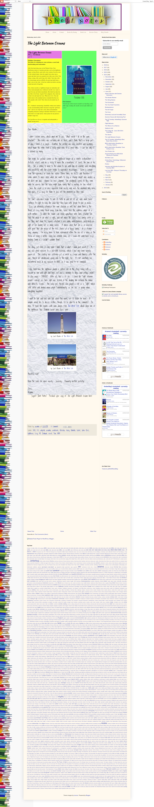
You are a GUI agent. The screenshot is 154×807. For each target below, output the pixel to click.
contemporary (91, 600)
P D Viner (65, 705)
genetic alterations (103, 632)
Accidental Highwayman (105, 553)
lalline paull (94, 668)
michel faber (62, 688)
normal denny (124, 698)
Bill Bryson (117, 576)
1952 (115, 548)
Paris (49, 707)
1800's (45, 548)
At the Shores (105, 568)
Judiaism (49, 663)
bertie (39, 576)
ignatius (45, 649)
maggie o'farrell (60, 679)
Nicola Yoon (48, 698)
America (52, 561)
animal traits (93, 563)
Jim (51, 660)
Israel (37, 654)
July (106, 89)
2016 (105, 70)
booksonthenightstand (38, 583)
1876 (69, 548)
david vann (118, 605)
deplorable (115, 607)
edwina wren (33, 616)
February (108, 182)
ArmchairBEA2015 (39, 568)
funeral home (75, 630)
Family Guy (64, 623)
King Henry (90, 666)
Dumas (109, 612)
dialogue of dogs (83, 609)
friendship (33, 630)
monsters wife (75, 691)
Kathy (72, 665)
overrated (52, 705)
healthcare (32, 642)
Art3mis (66, 568)
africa (126, 555)
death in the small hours (46, 607)
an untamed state (123, 561)
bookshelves (30, 583)
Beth (75, 576)
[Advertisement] (115, 451)
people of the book (71, 709)
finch (99, 625)
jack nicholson (82, 654)
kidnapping (48, 667)
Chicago (110, 591)
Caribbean (64, 588)
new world (125, 696)
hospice (99, 646)
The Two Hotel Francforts (112, 105)
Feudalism (73, 625)
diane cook (93, 609)
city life (70, 595)
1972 (34, 550)
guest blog (92, 637)
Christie (105, 593)
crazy (103, 602)
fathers (117, 623)
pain (97, 705)
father (109, 623)
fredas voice (90, 628)
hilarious (71, 644)
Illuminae (62, 649)
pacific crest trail (71, 705)
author (87, 570)
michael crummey (38, 688)
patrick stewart (100, 707)
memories (78, 686)
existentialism (46, 621)
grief (50, 637)
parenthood (36, 707)
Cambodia (66, 586)
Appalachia (59, 567)
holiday (30, 646)
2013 (105, 187)
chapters (83, 589)
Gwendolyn (33, 639)
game (36, 632)
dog (83, 611)
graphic (96, 635)
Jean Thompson (121, 656)
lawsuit (64, 670)
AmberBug (108, 242)
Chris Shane (101, 593)
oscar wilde (79, 703)
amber (28, 561)
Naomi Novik (71, 694)
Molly (54, 691)
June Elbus (60, 663)
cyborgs (76, 603)
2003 (82, 550)
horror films (85, 646)
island (114, 653)
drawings (66, 612)
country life (60, 602)
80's (48, 551)
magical (68, 679)
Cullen (46, 603)
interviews (29, 653)
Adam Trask (32, 555)
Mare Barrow (73, 680)
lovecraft (33, 677)
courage (68, 602)
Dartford (44, 605)
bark (86, 572)
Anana (28, 563)
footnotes (100, 626)
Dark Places (35, 605)
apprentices (67, 567)
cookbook (118, 600)
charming (87, 591)
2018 (105, 65)
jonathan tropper (80, 661)
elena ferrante (66, 616)
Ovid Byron (57, 705)
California (60, 586)
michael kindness (56, 688)
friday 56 (124, 628)
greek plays (29, 637)
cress (119, 602)
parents (46, 707)
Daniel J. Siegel (111, 395)
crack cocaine (96, 602)
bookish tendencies (95, 581)
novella (59, 700)
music (92, 693)
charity (94, 589)
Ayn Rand (114, 570)
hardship (38, 640)
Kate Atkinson (30, 665)
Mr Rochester (40, 693)
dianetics (98, 609)
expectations (57, 621)
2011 (105, 550)
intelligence (112, 651)
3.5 (28, 552)
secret (50, 433)
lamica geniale (100, 668)
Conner (41, 600)
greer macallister (36, 637)
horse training (91, 646)
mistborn (87, 689)
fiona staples (122, 625)
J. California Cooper (74, 654)
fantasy (81, 623)
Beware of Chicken (111, 413)
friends (28, 630)
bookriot (102, 581)
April (106, 177)
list (49, 674)
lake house (89, 668)
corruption (50, 602)
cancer (93, 586)
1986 (53, 550)
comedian (107, 597)
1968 (123, 548)
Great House (118, 635)
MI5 (124, 686)
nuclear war (70, 700)
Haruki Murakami (82, 640)
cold (70, 597)
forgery (114, 626)
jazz (102, 656)
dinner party (29, 610)
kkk (122, 666)
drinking (80, 612)
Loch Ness (105, 674)
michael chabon (30, 688)
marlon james (57, 682)
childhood (29, 593)
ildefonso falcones (51, 649)
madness (125, 677)
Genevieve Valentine (115, 632)
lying (77, 677)
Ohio (36, 702)
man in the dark (120, 679)
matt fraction (47, 684)
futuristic (88, 630)
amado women (124, 558)
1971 (32, 550)
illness (59, 649)
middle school (98, 688)
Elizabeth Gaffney (92, 616)
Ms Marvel (55, 693)
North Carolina (30, 700)
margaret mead (89, 680)
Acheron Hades (113, 553)
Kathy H (75, 665)
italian (54, 654)
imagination (83, 649)
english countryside (70, 617)
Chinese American (71, 593)
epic (86, 618)
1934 (99, 548)
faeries (31, 623)
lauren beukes (40, 670)
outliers (32, 705)
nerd (57, 696)
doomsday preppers (117, 610)
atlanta (122, 568)
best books (50, 576)
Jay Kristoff (98, 656)
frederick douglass (98, 628)
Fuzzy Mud (93, 630)
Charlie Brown (49, 591)
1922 (94, 548)
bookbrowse (59, 581)
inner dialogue (84, 651)
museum (79, 693)
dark (111, 604)
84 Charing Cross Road (54, 551)
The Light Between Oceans (112, 137)
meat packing (124, 684)
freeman (109, 628)
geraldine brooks (30, 633)
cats (126, 588)
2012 (34, 430)
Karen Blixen (98, 663)
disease (42, 610)
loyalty (36, 677)
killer (62, 666)
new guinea (108, 696)
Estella (55, 619)
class (95, 595)
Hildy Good (81, 644)
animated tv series (104, 563)
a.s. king (125, 551)
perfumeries (112, 709)
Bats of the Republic (122, 572)
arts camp (85, 568)
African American (36, 557)
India (118, 649)
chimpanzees (61, 593)
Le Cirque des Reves (74, 670)
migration (33, 689)
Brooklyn (29, 584)
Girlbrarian (90, 633)
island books (119, 653)
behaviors (116, 574)
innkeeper (90, 651)
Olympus (65, 702)
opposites (125, 702)
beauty (107, 574)
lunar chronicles (61, 677)
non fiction (100, 698)
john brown (88, 660)
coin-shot (63, 597)
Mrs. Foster (50, 693)
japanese (73, 656)
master (107, 682)
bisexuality (50, 577)
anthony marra (108, 564)
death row (54, 607)
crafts (101, 602)
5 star (42, 551)
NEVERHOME (75, 696)
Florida (67, 626)
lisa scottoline (33, 674)
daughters (56, 605)
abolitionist (60, 553)
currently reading (62, 604)
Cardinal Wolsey (47, 588)
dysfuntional (124, 612)
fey (76, 625)
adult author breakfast (84, 555)
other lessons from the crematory (100, 703)
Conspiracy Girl (69, 600)
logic (35, 675)
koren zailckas (49, 668)
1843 (59, 548)
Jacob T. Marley (103, 654)
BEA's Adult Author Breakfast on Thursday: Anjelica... (114, 144)
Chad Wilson (67, 589)
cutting (72, 603)
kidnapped (42, 666)
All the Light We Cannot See (84, 558)
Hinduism (86, 644)
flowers (70, 626)
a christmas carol (104, 551)
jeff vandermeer (40, 658)
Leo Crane (99, 670)
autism (99, 570)
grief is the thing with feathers (58, 637)
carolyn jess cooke (91, 588)
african (31, 557)
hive (112, 644)
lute (74, 677)
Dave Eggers (66, 605)
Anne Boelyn (68, 564)
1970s (28, 550)
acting (119, 553)
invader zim (40, 653)
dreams (70, 612)
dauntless (60, 605)
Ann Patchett (50, 564)
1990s (60, 550)
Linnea (28, 674)
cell (44, 589)
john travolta (34, 661)
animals (98, 563)
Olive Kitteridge (53, 702)
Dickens (104, 609)
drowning (85, 612)
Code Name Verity (49, 597)
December (108, 77)
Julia (55, 663)
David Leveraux (93, 605)
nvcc (83, 700)
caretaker (60, 588)
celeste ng (38, 589)
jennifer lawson (62, 658)
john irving (112, 660)
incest (115, 649)
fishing (39, 626)
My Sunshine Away (113, 693)
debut (64, 607)
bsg (66, 584)
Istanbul (40, 654)
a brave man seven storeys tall (80, 551)
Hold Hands (120, 644)
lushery (70, 677)
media (34, 686)
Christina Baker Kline (112, 352)
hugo (46, 647)
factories (114, 621)
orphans (67, 703)
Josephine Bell (97, 661)
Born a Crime (54, 583)
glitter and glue (101, 633)
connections (36, 600)
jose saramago (88, 661)
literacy (59, 674)
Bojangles (60, 579)
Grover (79, 637)
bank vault (70, 572)
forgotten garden (120, 626)
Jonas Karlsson (55, 661)
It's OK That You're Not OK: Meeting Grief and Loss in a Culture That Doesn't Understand (115, 343)
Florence (64, 626)
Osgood (84, 703)
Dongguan (97, 610)
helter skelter (104, 642)
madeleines (120, 677)
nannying (56, 694)
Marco (69, 680)
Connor (44, 600)
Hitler (110, 644)
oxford (61, 705)
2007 (93, 550)
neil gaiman (40, 696)
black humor (89, 577)
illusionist (67, 649)
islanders (29, 654)
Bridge (110, 583)
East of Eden (57, 614)
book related (124, 579)
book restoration (31, 581)
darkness (40, 605)
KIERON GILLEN (57, 666)
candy (107, 586)
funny (81, 630)
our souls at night (123, 703)
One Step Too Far (90, 702)
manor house (51, 680)
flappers (43, 626)
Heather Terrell (46, 642)
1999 (71, 550)
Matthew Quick (65, 684)
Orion (53, 703)
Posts (106, 231)
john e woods (101, 660)
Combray (99, 597)
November (108, 79)
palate (112, 705)
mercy (107, 686)
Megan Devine (111, 347)
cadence (38, 586)
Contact (61, 32)
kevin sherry (33, 666)
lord (61, 675)
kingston (95, 666)
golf (46, 635)
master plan (111, 682)
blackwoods (99, 577)
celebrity (33, 590)
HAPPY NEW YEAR (31, 640)
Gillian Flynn (64, 633)
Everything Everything (104, 619)
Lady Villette (77, 668)
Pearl (32, 709)
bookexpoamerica (85, 581)
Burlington (104, 584)
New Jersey (119, 696)
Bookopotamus (109, 107)
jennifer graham (55, 658)
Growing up (84, 637)
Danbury (89, 603)
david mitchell (107, 605)
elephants (72, 616)
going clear (32, 635)
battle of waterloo (30, 574)
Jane (56, 656)
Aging (48, 557)
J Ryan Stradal (66, 654)
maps (63, 680)
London (44, 675)
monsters (69, 691)
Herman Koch (37, 644)
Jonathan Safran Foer (72, 661)
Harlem (46, 640)
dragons (55, 612)
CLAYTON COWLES (109, 595)
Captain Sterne (30, 588)
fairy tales (44, 623)
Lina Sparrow (100, 672)
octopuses (109, 700)
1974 (39, 550)
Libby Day (40, 672)
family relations (76, 623)
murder (70, 693)
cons (48, 600)
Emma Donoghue (38, 617)
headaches (124, 640)
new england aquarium (101, 696)
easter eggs (63, 614)
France (45, 628)
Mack (89, 677)
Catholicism (122, 588)
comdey (103, 597)
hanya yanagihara (118, 639)
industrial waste (49, 651)
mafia (44, 679)
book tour (44, 581)
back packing (42, 572)
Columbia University (89, 597)
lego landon (88, 670)
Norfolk (119, 698)
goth (72, 635)
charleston (40, 591)
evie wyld (123, 619)
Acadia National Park (90, 553)
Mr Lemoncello (34, 693)
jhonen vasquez (46, 660)
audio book (49, 570)
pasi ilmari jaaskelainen (74, 707)
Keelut (100, 665)
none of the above (108, 698)
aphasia (39, 567)
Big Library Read (107, 576)
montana (80, 691)
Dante (108, 603)
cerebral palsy (55, 589)
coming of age (33, 598)
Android (67, 563)
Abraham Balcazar (71, 553)
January (107, 184)
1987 (55, 550)
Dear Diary (34, 607)
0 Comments (54, 426)
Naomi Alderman (64, 694)
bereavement (32, 576)
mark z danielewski (49, 682)
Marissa (114, 680)
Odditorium (113, 700)
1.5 (31, 548)
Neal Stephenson (123, 694)
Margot (101, 680)
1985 (50, 550)
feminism (67, 625)
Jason (76, 656)
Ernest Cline (113, 617)
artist (78, 569)
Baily (55, 572)
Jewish (41, 660)
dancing (92, 603)
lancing (104, 668)
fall (50, 623)
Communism (55, 598)
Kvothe (53, 668)
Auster (75, 570)
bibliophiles (101, 576)
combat (95, 597)
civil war (79, 595)
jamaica (110, 654)
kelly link (110, 665)
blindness (124, 577)
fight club (87, 625)
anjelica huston (122, 563)
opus (33, 703)
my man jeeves (105, 693)
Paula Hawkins (121, 707)
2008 (96, 550)
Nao (59, 694)
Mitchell (90, 689)
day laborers (124, 605)
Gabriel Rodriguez (107, 630)
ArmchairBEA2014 (31, 568)
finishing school (109, 625)
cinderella (56, 595)
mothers (122, 691)
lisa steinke (42, 674)
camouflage (76, 586)
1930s (96, 548)
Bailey (52, 572)
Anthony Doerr (101, 564)
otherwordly (116, 703)
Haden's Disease (46, 639)
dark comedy (116, 603)
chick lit (117, 591)
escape (123, 617)
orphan (56, 703)
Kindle (79, 666)
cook (115, 600)
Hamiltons (97, 639)
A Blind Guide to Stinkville (67, 551)
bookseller (119, 581)
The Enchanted (109, 102)
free (103, 628)
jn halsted (63, 660)
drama (58, 612)
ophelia (106, 702)
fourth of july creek (39, 628)
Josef (93, 661)
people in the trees (62, 709)
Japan (68, 656)
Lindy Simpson (120, 672)
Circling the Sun (61, 595)
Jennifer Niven (69, 658)
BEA (50, 574)
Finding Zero (103, 625)
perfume (103, 709)
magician (81, 679)
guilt (99, 637)
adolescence (55, 555)
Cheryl (99, 591)
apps (72, 567)
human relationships (59, 647)
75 (46, 551)
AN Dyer (117, 561)
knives (44, 668)
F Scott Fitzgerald (104, 621)
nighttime (74, 698)
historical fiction (97, 644)
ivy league (60, 654)
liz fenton (101, 674)
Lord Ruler (69, 675)
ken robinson (115, 665)
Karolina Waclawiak (118, 663)
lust (72, 677)
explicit (66, 621)
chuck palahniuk (45, 595)
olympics (61, 702)
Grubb (88, 637)
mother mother (111, 691)
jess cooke (117, 658)
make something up (95, 679)
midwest (113, 688)
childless (33, 593)
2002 (80, 550)
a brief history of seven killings (93, 551)
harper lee (50, 640)
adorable (68, 555)
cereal (50, 589)
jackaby (93, 654)
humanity (72, 647)
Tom (54, 433)
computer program (90, 598)
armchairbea (124, 567)
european (80, 619)
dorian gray (124, 610)
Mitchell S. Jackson (96, 689)
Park (56, 707)
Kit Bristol (105, 666)
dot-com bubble (30, 612)
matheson (35, 684)
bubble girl (70, 584)
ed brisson (83, 614)
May (106, 175)
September (108, 84)
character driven (89, 589)
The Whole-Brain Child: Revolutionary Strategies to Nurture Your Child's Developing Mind (116, 392)
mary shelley (95, 682)
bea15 (70, 574)
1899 (74, 548)
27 (125, 550)
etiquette (67, 619)
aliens (33, 558)
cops (122, 600)
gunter (105, 637)
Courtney (76, 602)
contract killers (101, 600)
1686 (33, 548)
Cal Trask (55, 586)
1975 (42, 550)
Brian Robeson (99, 583)
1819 (51, 548)
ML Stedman (43, 433)
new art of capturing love (84, 696)
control (106, 600)
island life (125, 653)
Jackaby (97, 654)
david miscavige (100, 605)
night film (65, 698)
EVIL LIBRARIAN (31, 621)
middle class (84, 688)
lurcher (66, 677)
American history (70, 561)
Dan (81, 603)
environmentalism (79, 618)
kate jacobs (46, 665)
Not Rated (45, 700)
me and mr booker (110, 684)
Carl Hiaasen (75, 588)
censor (47, 589)
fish (37, 626)
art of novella (62, 568)
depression (120, 607)
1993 (66, 550)
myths (28, 694)
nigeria (62, 698)
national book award (85, 694)
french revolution (118, 628)
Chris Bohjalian (85, 593)
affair (123, 555)
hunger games (94, 647)
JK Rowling (58, 660)
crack (91, 602)
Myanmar (120, 693)
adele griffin (49, 555)
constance (76, 600)
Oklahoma (43, 702)
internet (117, 651)
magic (65, 679)
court (72, 602)
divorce (63, 611)
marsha (77, 682)
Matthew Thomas (72, 684)
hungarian (84, 647)
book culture (81, 579)
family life (69, 623)
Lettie (124, 670)
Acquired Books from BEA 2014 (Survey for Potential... (114, 154)
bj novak (59, 577)
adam (28, 555)
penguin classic (54, 709)
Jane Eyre (59, 656)
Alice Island (29, 558)
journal (116, 661)
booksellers (124, 581)
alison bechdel (38, 558)
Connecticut (30, 600)
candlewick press (99, 586)
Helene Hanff (98, 642)
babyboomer (30, 572)
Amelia (40, 561)
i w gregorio (122, 647)
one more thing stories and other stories (77, 702)
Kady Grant (69, 663)
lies (67, 672)
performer (99, 709)
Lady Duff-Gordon (71, 668)
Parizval (53, 707)
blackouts (95, 577)
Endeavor (108, 244)
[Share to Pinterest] (71, 427)
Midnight (109, 688)
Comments (107, 234)
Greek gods (124, 635)
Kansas (94, 663)
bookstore (45, 583)
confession (111, 598)
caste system (106, 588)
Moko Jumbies (44, 691)
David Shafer (113, 605)
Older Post (93, 531)
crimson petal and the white (33, 603)
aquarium (75, 567)
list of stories (53, 674)
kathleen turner (61, 665)
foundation (32, 628)
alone (109, 558)
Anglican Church (73, 563)
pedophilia (48, 709)
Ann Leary (44, 564)
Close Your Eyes (34, 597)
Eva (83, 619)
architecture (84, 567)
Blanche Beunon (113, 577)
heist (76, 642)
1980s (47, 550)
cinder (51, 595)
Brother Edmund (38, 584)
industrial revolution (41, 651)
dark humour (30, 605)
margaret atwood (81, 681)
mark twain (42, 682)
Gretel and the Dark (44, 637)
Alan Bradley (75, 557)
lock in (109, 674)
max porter (80, 684)
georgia (125, 632)
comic (115, 597)
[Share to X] (67, 427)
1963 (121, 548)
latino (36, 670)
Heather (41, 642)
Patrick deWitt (94, 707)
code (44, 597)
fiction (78, 625)
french (113, 628)
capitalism (125, 586)
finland (114, 625)
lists (57, 674)
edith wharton (103, 614)
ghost (47, 633)
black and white (67, 577)
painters (100, 705)
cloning (28, 597)
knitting (34, 668)
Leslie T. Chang (116, 670)
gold (36, 635)
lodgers (32, 675)
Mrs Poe (45, 693)
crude (40, 603)
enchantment (49, 617)
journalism (120, 661)
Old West (48, 702)
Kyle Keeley (58, 668)
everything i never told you (115, 619)
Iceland (33, 649)
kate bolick (35, 665)
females (63, 625)
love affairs (122, 675)
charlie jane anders (57, 591)
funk (79, 630)
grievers (66, 637)
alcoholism (106, 557)
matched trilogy (118, 682)
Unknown (108, 247)
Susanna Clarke (111, 401)
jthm (33, 663)
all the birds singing (64, 558)
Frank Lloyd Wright (64, 628)
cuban (43, 603)
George (121, 632)
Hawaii (110, 640)
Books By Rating (72, 32)
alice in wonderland (123, 557)
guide (96, 637)
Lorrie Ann (77, 675)
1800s (48, 548)
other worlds (110, 703)
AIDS (61, 557)
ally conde (106, 558)
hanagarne (101, 639)
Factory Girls (119, 621)
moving (28, 693)
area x (92, 567)
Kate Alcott (124, 663)
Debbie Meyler (59, 607)
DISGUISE (46, 610)
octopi (101, 700)
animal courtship (86, 563)
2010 (102, 550)
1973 (37, 550)
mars (74, 682)
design (33, 609)
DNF (66, 610)
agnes (51, 557)
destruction (62, 609)
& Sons (28, 548)
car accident (40, 588)
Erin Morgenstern (106, 617)
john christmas (94, 660)
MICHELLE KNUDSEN (71, 688)
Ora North (106, 428)
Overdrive (37, 705)
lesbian (111, 670)
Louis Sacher (104, 675)
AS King (89, 568)
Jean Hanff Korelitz (113, 656)
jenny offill (106, 658)
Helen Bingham (80, 642)
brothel (33, 584)
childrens (49, 593)
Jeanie (31, 658)
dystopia (29, 614)
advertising (118, 555)
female (60, 625)
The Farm (108, 112)
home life (56, 646)
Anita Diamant (115, 563)
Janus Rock (85, 430)
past (87, 707)
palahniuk (109, 705)
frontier (51, 630)
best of (70, 576)
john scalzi (116, 660)
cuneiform (56, 603)
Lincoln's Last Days (107, 672)
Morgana (94, 691)
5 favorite (39, 551)
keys (37, 666)
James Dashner (120, 654)
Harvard (88, 640)
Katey (56, 665)
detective (67, 609)
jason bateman (81, 656)
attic (39, 570)
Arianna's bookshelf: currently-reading (116, 332)
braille (85, 583)
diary (101, 609)
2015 (105, 72)
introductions (34, 653)
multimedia (65, 693)
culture (51, 604)
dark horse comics (123, 603)
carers (56, 588)
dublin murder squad (102, 612)
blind (121, 577)
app (55, 567)
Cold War (73, 597)
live (92, 674)
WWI (58, 433)
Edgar (91, 614)
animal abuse (80, 563)
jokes (44, 661)
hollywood (48, 646)
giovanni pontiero (77, 633)
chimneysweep (54, 593)
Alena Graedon (112, 557)
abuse (84, 553)
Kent (119, 665)
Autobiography (105, 570)
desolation (50, 609)
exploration (70, 621)
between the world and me (87, 576)
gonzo (57, 635)
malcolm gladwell (109, 679)
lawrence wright (59, 670)
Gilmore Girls (71, 633)
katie (79, 665)
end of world (55, 617)
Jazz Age (105, 656)
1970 (126, 548)
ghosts (50, 633)
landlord (108, 668)
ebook (67, 614)
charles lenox (120, 589)
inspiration (104, 651)
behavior (111, 574)
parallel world (30, 707)
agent (45, 557)
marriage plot (69, 682)
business (115, 584)
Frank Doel (56, 628)
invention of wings (51, 653)
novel (52, 700)
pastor (89, 707)
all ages (48, 558)
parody (59, 707)
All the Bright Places (73, 558)
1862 (67, 548)
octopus (104, 700)
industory (125, 649)
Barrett (89, 572)
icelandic (37, 649)
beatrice (89, 574)
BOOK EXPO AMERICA (90, 579)
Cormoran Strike (30, 602)
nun (78, 700)
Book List (83, 32)
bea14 (66, 574)
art (53, 569)
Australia (62, 430)
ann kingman (39, 564)
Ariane (95, 567)
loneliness (48, 675)
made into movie (108, 677)
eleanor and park (55, 616)
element (61, 616)
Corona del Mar (38, 602)
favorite (125, 623)
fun (62, 630)
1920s (90, 548)
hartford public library (74, 640)
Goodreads (68, 635)
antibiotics (35, 567)
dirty (33, 610)
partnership (63, 707)
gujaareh (102, 637)
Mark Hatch (37, 682)
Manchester (32, 680)
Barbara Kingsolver (81, 572)
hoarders (116, 644)
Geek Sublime (78, 632)
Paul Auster (114, 707)
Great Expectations (111, 635)
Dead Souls (29, 607)
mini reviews (46, 689)
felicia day (56, 625)
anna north (58, 564)
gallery (28, 632)
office (33, 702)
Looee (58, 675)
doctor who (75, 610)
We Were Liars (109, 157)
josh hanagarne (104, 661)
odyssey (121, 700)
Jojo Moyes (39, 661)
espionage (46, 619)
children (38, 593)
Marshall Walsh (82, 682)
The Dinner (108, 134)
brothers (56, 584)
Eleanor (50, 616)
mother (106, 691)
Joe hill (83, 660)
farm (87, 623)
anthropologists (115, 564)
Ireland (85, 653)
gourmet (75, 635)
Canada (89, 586)
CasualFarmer (110, 414)
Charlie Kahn (64, 591)
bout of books (65, 583)
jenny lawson (101, 658)
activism (125, 553)
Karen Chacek (105, 663)
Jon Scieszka (48, 661)
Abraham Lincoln (78, 553)
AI (53, 557)
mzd (31, 694)
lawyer (67, 670)
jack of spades (88, 654)
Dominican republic (91, 610)
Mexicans (121, 686)
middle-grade (104, 688)
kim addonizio (66, 666)
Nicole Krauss (55, 698)
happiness (124, 639)
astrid (101, 568)
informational (67, 651)
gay (58, 632)
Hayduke (114, 640)
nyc (85, 700)
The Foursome (110, 351)
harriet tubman (62, 640)
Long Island (54, 675)
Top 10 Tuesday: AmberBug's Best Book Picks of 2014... (114, 140)
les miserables (105, 670)
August (107, 86)
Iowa (77, 653)
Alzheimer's (117, 558)
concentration (97, 598)
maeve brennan (39, 679)
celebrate (29, 589)
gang (42, 632)
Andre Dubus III (51, 563)
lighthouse (30, 433)
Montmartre (84, 691)
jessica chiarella (123, 658)
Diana (89, 609)
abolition (56, 553)
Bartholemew (96, 572)
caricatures (69, 588)
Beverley (96, 576)
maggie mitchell (53, 679)
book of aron (112, 579)
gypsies (37, 639)
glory (106, 633)
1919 (88, 548)
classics (103, 595)
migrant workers (123, 688)
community (61, 598)
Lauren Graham (47, 670)
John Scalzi (121, 660)
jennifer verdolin (88, 658)
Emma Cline (110, 337)
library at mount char (61, 672)
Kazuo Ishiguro (95, 665)
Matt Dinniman (110, 407)
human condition (50, 647)
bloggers (29, 579)
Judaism (36, 663)
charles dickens (107, 589)
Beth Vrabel (79, 576)
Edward (121, 614)
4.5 (38, 430)
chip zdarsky (78, 593)
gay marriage (62, 632)
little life (72, 674)
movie (125, 691)
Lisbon (47, 674)
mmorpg (120, 689)
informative (72, 651)
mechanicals (30, 686)
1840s (54, 548)
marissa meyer (120, 680)
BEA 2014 (58, 574)
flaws (56, 626)
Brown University (62, 584)
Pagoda (94, 705)
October (107, 81)
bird (35, 577)
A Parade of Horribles (112, 406)
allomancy (101, 558)
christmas (119, 593)
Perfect (107, 164)
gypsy (41, 639)
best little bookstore (64, 576)
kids (52, 666)
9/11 (61, 551)
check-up (91, 591)
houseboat (104, 646)
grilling (70, 637)
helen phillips (92, 642)
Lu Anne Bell (41, 677)
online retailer (97, 702)
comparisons (72, 598)
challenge (79, 589)
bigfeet (113, 576)
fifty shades (82, 625)
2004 (85, 550)
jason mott (87, 656)
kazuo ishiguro (89, 665)
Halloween (84, 639)
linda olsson (114, 672)
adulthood (103, 555)
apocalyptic (51, 567)
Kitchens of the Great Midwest (114, 666)
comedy (112, 597)
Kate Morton (51, 665)
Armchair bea (117, 567)
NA (38, 694)
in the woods (105, 649)
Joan (67, 660)
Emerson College (120, 616)
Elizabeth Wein (113, 616)
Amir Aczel (88, 561)
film (93, 625)
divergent (59, 610)
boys (82, 583)
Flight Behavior (109, 123)
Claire (88, 595)
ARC (79, 567)
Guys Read (116, 637)
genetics (109, 632)
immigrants (89, 649)
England (60, 618)
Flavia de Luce (48, 626)
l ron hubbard (64, 668)
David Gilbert (81, 605)
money (57, 691)
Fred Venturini (83, 628)
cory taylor (55, 602)
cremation (116, 602)
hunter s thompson (105, 647)
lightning (88, 672)
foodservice (95, 626)
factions (110, 621)
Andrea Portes (59, 563)
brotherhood (45, 584)
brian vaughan (106, 583)
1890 (72, 548)
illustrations (71, 649)
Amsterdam (101, 561)
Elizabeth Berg (85, 616)
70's (45, 551)
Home (47, 32)
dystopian (34, 614)
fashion (94, 623)
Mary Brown (89, 682)
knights (31, 668)
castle (111, 588)
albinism (83, 557)
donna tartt (102, 610)
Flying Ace (75, 626)
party (67, 707)
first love (29, 626)
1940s (104, 548)
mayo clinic (97, 684)
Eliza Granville (78, 616)
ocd (96, 700)
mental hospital (95, 686)
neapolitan (29, 696)
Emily (126, 616)
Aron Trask (46, 568)
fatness (120, 623)
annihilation (82, 564)
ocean (98, 700)
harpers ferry (56, 640)
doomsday (110, 610)
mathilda (39, 684)
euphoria (76, 619)
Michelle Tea (78, 688)
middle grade (91, 688)
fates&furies (105, 623)
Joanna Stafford (71, 660)
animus (110, 563)
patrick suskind (107, 707)
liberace (44, 672)
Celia (42, 589)
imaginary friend (77, 649)
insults (108, 651)
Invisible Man (72, 653)
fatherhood (113, 623)
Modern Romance (31, 691)
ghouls (53, 633)
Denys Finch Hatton (108, 607)
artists (81, 568)
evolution (37, 621)
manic (42, 680)
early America (45, 614)
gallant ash (120, 630)
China (65, 593)
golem (44, 635)
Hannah (73, 430)
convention (111, 600)
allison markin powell (94, 558)
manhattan (38, 680)
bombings (64, 579)
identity (41, 649)
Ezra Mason (97, 621)
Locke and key (121, 674)
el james (43, 616)
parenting (41, 707)
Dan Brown (84, 603)
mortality (102, 691)
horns (78, 646)
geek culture (72, 632)
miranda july (69, 689)
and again (46, 563)
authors (96, 570)
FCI (41, 625)
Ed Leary (88, 614)
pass (80, 707)
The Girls (108, 335)
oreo (47, 703)
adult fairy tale (93, 555)
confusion (116, 598)
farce (85, 623)
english (64, 617)
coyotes (88, 602)
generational (90, 632)
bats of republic (114, 572)
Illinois (56, 649)
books (105, 581)
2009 (99, 550)
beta (73, 576)
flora (61, 626)
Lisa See (38, 674)
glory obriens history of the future (114, 633)
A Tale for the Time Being (117, 551)
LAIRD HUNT (83, 668)
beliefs (123, 574)
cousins (84, 602)
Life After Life (73, 672)
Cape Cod (120, 586)
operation (103, 702)
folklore (84, 626)
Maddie (102, 677)
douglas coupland (38, 612)
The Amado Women (110, 97)
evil (126, 619)
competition (77, 598)
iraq (82, 653)
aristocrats (107, 567)
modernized (37, 691)
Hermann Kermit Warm (45, 644)
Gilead (60, 633)
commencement (41, 598)
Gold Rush (40, 635)
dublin (97, 612)
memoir (69, 686)
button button (30, 586)
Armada (111, 567)
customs (69, 603)
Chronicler (39, 595)
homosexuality (69, 646)
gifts (58, 633)
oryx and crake (73, 703)
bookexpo (78, 581)
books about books (112, 581)
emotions (44, 617)
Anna (54, 564)
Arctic (89, 567)
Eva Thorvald (88, 619)
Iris (87, 653)
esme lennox (40, 619)
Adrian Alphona (74, 555)
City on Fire (74, 595)
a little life (110, 551)
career (52, 588)
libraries (52, 672)
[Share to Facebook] (69, 427)
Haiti (64, 639)
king (82, 666)
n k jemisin (34, 694)
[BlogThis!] (66, 427)
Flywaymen (80, 626)
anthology (96, 564)
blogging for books (44, 579)
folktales (88, 626)
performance (85, 709)
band (66, 572)
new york (29, 698)
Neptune (53, 696)
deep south (77, 607)
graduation (80, 635)
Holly (34, 646)
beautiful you (103, 574)
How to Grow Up (123, 646)
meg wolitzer (42, 686)
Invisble (63, 653)
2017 (105, 67)
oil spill (38, 702)
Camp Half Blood (83, 586)
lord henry (64, 675)
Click (116, 595)
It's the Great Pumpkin (47, 654)
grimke (73, 637)
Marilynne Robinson (108, 680)
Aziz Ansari (119, 570)
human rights (66, 647)
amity (92, 561)
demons (102, 607)
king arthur (85, 666)
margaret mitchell (96, 680)
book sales (38, 581)
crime (125, 602)
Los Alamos (82, 675)
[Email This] (64, 427)
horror (80, 646)
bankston (74, 572)
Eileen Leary (38, 616)
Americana (76, 561)
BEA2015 (79, 574)
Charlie (44, 591)
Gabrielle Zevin (115, 630)
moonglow (90, 691)
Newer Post (31, 531)
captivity (36, 588)
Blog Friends (104, 32)
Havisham (106, 640)
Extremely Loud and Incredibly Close (115, 114)
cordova (125, 600)
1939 (102, 548)
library (55, 672)
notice (49, 700)
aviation (110, 570)
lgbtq (36, 672)
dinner (125, 609)
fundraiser (69, 630)
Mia (126, 686)
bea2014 (74, 574)
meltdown (54, 686)
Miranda (64, 689)
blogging (37, 579)
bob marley (54, 579)
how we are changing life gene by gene (35, 647)
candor (104, 586)
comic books (120, 597)
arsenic (50, 568)
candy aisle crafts (113, 586)
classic (98, 595)
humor (75, 647)
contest (96, 600)
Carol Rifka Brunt (82, 588)
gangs (45, 632)
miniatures (52, 689)
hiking (67, 644)
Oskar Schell (89, 703)
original (50, 703)
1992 (63, 550)
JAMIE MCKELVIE (50, 656)
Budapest (74, 584)
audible (41, 570)
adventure (108, 555)
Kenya (122, 665)
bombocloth (69, 579)
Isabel (78, 430)
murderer (75, 693)
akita (71, 557)
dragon (51, 612)
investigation (58, 653)
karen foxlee (110, 663)
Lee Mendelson (82, 670)
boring (49, 583)
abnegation (46, 553)
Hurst (118, 647)
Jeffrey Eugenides (48, 658)
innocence (94, 651)
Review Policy (93, 32)
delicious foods (83, 607)
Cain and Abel (43, 586)
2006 (90, 550)
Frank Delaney (51, 628)
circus (66, 595)
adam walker (38, 555)
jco (108, 656)
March (107, 179)
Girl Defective (85, 633)
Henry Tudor (115, 642)
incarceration (111, 649)
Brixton (117, 583)
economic (78, 614)
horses (95, 646)
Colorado (82, 597)
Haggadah (56, 639)
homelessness (62, 646)
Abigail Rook (40, 553)
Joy (123, 661)
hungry (99, 647)
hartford (67, 640)
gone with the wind (52, 635)
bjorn (62, 577)
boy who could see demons (74, 583)
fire (126, 625)
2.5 (75, 550)
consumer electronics (83, 600)
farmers (91, 623)
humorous (80, 647)
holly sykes (43, 646)
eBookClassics (72, 614)
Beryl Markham (44, 576)
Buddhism (79, 584)
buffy (82, 584)
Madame (93, 677)
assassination (96, 568)
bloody (50, 579)
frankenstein (71, 628)
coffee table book (57, 597)
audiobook (55, 430)
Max (77, 684)
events (97, 619)
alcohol (101, 557)
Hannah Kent (111, 639)
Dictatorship (109, 609)
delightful (88, 607)
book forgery (100, 579)
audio (44, 570)
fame (53, 623)
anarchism (32, 563)
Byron (34, 586)
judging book (44, 663)
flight (58, 626)
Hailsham (61, 639)
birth (43, 577)
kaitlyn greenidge (76, 663)
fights (91, 625)
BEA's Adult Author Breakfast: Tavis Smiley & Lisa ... (115, 148)
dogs (85, 611)
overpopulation (47, 705)
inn (80, 651)
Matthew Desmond (111, 370)
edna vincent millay (111, 614)
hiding (58, 644)
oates (88, 700)
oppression (29, 703)
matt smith (52, 684)
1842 (57, 548)
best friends (56, 576)
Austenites (71, 570)
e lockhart (40, 614)
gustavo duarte (110, 637)
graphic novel (102, 635)
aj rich (68, 557)
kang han (90, 663)
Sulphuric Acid (109, 128)
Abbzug (36, 553)
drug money (89, 612)
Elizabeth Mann (99, 616)
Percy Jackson (78, 709)
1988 (57, 550)
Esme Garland (34, 619)
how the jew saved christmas (112, 646)
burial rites (95, 584)
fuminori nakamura (57, 630)
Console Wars (57, 600)
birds (41, 577)
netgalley (61, 697)
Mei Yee (50, 686)
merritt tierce (116, 686)
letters (121, 670)
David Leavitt (87, 605)
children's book (43, 593)
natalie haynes (77, 694)
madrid (28, 679)
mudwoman (60, 693)
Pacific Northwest (79, 705)
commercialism (48, 598)
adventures (113, 555)
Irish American (92, 653)
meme (65, 686)
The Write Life (73, 306)
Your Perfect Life (109, 151)
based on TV (102, 572)
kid (39, 666)
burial (91, 584)
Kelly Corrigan (105, 665)
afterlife (42, 557)
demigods (97, 607)
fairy (37, 623)
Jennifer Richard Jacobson (78, 658)
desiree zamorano (40, 609)
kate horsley (41, 665)
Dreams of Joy (75, 612)
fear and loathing (45, 625)
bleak (118, 577)
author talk (91, 570)
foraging (105, 626)
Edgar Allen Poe (96, 614)
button (125, 584)
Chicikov (114, 591)
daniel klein (104, 603)
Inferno (62, 651)
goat (126, 633)
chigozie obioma (123, 591)
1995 (68, 550)
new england (93, 696)
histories (103, 644)
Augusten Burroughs (64, 570)
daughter (51, 605)
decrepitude (71, 607)
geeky (83, 632)
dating (48, 605)
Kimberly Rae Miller (74, 666)
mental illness (102, 686)
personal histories (119, 709)
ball (57, 572)
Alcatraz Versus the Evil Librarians (92, 557)
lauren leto (53, 670)
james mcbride (35, 656)
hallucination (89, 639)
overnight (41, 705)
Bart (92, 572)
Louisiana (115, 675)
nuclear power (64, 700)
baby (67, 430)
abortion (64, 553)
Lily (92, 672)
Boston (59, 583)
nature (114, 694)
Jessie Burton (36, 660)
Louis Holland (98, 675)
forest (111, 626)
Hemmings (109, 642)
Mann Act (45, 680)
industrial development (32, 651)
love (118, 675)
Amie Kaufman (82, 561)
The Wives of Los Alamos (112, 126)
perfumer (107, 709)
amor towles (96, 561)
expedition (62, 621)
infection (54, 651)
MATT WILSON (58, 684)
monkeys (61, 691)
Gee (66, 632)
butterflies (122, 584)
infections (58, 651)
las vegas (112, 668)
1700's (36, 548)
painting (104, 705)
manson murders (57, 680)
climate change (120, 595)
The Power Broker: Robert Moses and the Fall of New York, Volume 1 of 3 (113, 359)
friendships (39, 630)
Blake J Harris (106, 577)
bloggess (33, 579)
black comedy (74, 577)
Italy (56, 654)
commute (67, 598)
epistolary (93, 617)
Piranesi (108, 399)
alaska (79, 557)
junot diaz (65, 663)
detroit (76, 609)
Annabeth (63, 564)
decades (67, 607)
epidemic (89, 617)
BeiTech (120, 574)
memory (83, 686)
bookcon (64, 581)
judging (39, 663)
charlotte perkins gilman (79, 591)
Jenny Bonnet (95, 658)
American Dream (62, 561)
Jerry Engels (112, 658)
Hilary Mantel (76, 644)
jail (107, 654)
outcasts (29, 705)
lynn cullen (81, 677)
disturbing (54, 610)
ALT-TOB (113, 558)
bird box (37, 577)
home (53, 646)
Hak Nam (67, 639)
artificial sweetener (73, 568)
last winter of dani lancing (119, 668)
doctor (71, 611)
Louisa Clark (110, 675)
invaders (45, 653)
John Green (106, 660)
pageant (90, 705)
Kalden (81, 663)
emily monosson (30, 617)
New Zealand (43, 698)
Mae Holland (33, 679)
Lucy (36, 433)
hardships (42, 640)
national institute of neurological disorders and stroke (101, 694)
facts (123, 621)
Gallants (125, 630)
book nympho (106, 579)
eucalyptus (71, 619)
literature (68, 674)
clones (125, 595)
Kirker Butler (100, 666)
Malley (115, 679)
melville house (60, 686)
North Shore (36, 700)
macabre (86, 677)
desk (46, 609)
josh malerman (111, 661)
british (113, 583)
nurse (80, 700)
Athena (119, 568)
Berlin (37, 576)
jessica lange (30, 660)
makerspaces (103, 679)
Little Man (76, 674)
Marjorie (125, 680)
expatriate (52, 621)
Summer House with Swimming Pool (115, 117)
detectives (72, 609)
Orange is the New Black (40, 703)
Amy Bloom (106, 561)
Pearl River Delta (37, 709)
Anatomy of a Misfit (39, 563)
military (36, 689)
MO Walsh (124, 689)
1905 (80, 548)
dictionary (114, 609)
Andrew (63, 563)
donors (106, 610)
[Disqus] (62, 460)
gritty (76, 637)
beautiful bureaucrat (96, 574)
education (117, 614)
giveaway (95, 633)
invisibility (67, 653)
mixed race (108, 689)
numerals (75, 700)
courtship (80, 602)
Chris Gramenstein (94, 593)
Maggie (47, 679)
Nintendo (91, 698)
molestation (50, 691)
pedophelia (43, 709)
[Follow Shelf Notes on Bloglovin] (109, 58)
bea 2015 (62, 574)
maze (101, 684)
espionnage (51, 619)
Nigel (59, 698)
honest (74, 646)
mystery (124, 693)
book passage (118, 579)
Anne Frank (74, 564)
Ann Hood (33, 564)
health (28, 642)
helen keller (86, 642)
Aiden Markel (56, 557)
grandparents (91, 635)
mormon (98, 691)
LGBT (33, 672)
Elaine (46, 616)
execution (41, 621)
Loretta (73, 675)
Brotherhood (50, 584)
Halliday (79, 639)
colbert (67, 597)
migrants (29, 689)
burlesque (100, 584)
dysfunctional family (116, 612)
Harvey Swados (94, 640)
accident (97, 553)
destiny (57, 609)
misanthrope (74, 689)
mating (42, 684)
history (107, 644)
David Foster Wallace (73, 605)
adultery (98, 555)
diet (123, 609)
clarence (92, 595)
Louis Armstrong (91, 675)
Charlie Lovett (71, 591)
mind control (41, 689)
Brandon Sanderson (91, 583)
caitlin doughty (50, 586)
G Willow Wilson (99, 630)
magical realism (75, 679)
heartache (37, 642)
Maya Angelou (91, 684)
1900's (77, 548)
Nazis (118, 694)
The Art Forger (109, 109)
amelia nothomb (46, 561)
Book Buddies (75, 579)
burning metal (110, 584)
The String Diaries (110, 100)
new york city (36, 698)
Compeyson (83, 598)
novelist (55, 700)
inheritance (77, 651)
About (54, 32)
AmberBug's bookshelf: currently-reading (116, 387)
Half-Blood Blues (73, 639)
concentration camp (104, 598)
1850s (62, 548)
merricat (111, 686)
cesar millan (61, 589)
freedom (106, 628)
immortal (94, 649)
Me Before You (118, 684)
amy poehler (112, 561)
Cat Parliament (116, 588)
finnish (117, 625)
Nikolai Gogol (79, 698)
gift (56, 633)
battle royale (37, 574)
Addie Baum (44, 555)
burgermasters (87, 584)
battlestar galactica (44, 574)
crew (122, 602)
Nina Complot (85, 698)
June (107, 91)
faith (48, 623)
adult (79, 555)
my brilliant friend (98, 693)
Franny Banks (77, 628)
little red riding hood (87, 674)
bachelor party (36, 572)
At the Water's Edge (113, 568)
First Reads (33, 626)
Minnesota (60, 689)
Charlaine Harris (100, 589)
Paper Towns (121, 705)
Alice (117, 557)
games (39, 632)
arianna (48, 430)
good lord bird (62, 635)
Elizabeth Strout (106, 616)
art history (56, 568)
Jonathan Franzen (63, 661)
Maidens (85, 679)
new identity (114, 696)
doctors (79, 610)
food (91, 626)
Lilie (91, 672)
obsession (92, 700)
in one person (99, 649)
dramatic (62, 612)
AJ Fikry (65, 557)
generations (96, 632)
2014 (105, 74)
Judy (52, 663)
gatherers (55, 632)
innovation (100, 651)
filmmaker (96, 625)
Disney (50, 610)
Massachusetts (102, 682)
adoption (64, 555)
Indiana (121, 649)
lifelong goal (78, 672)
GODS (28, 635)
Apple (63, 567)
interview (125, 651)
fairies (34, 623)
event (94, 619)
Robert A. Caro (111, 363)
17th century (40, 548)
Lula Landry (53, 677)
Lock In (113, 674)
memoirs (73, 686)
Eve (92, 619)
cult (48, 603)
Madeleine (115, 677)
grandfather (85, 635)
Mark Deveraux (30, 682)
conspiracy (63, 600)
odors (117, 700)
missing (79, 689)
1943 (107, 548)
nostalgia (41, 700)
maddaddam (97, 677)
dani (95, 603)
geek (68, 632)
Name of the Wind (43, 694)
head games (119, 640)
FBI (39, 625)
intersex (121, 651)
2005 (87, 550)
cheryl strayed (104, 591)
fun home (65, 630)
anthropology (122, 564)
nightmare (70, 698)
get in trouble (43, 633)
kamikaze (86, 663)
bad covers (48, 572)
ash (92, 568)
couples (65, 602)
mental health (88, 686)
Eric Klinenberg (99, 617)
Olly (58, 702)
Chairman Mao (73, 589)
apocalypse (45, 567)
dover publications (46, 612)
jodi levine (79, 660)
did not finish (119, 609)
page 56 (86, 705)
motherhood (117, 691)
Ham (93, 639)
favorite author (30, 625)
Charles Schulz (34, 591)
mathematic (124, 682)
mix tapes (103, 689)
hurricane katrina (113, 647)
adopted (42, 430)
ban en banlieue (61, 572)
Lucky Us (46, 677)
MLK (117, 689)
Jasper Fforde (93, 656)
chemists (96, 591)
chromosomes (33, 595)
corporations (45, 602)
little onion (80, 674)
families (55, 623)
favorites (36, 625)
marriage (63, 682)
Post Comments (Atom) (41, 534)
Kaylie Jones (82, 665)
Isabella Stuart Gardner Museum (106, 653)
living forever (96, 674)
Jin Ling (54, 660)
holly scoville (38, 646)
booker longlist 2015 (71, 581)
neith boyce (45, 696)
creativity (107, 602)
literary (63, 674)
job (76, 660)
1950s (112, 548)
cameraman (71, 586)
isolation (33, 654)
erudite (120, 617)
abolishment (51, 553)
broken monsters (123, 583)
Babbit (123, 570)
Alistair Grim (44, 558)
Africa (28, 557)
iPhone (79, 653)
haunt (103, 640)
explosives (75, 621)
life (69, 672)
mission (83, 689)
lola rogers (39, 675)
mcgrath (104, 684)
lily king (95, 672)
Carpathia (98, 588)
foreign (108, 626)
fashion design (99, 623)
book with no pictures (51, 581)
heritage (31, 644)
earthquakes (51, 614)
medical (37, 686)
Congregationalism (123, 598)
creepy (111, 602)
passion (83, 707)
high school (63, 644)
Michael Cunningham (47, 688)
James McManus (42, 656)
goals (123, 633)
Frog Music (44, 630)
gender (86, 632)
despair (54, 609)
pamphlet (116, 705)
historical (90, 644)
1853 (65, 548)
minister (56, 689)
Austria (83, 570)
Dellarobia (93, 607)
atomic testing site (34, 570)
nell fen (49, 696)
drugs (93, 612)
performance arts (92, 709)
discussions (37, 610)
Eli (74, 616)
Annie (78, 564)
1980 (44, 550)
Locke (116, 674)
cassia (101, 588)
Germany (37, 633)
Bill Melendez (122, 576)
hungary (89, 647)
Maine (89, 679)
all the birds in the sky (55, 558)
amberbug (34, 561)
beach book (85, 574)
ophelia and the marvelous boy (115, 702)
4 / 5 (32, 551)
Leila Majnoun (94, 670)
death (39, 607)
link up (125, 672)
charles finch (114, 589)
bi (98, 576)
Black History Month (81, 577)
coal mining (40, 597)
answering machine (89, 564)
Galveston (32, 632)
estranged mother (61, 619)
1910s (82, 548)
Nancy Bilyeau (50, 694)
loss (86, 675)
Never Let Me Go (68, 696)
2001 (77, 550)
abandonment (30, 553)
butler (118, 584)
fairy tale (40, 623)
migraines (117, 688)
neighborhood (35, 696)
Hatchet (99, 640)
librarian (48, 672)
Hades (52, 639)
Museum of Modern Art (86, 693)
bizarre (55, 577)
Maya (87, 684)
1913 (85, 548)
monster (65, 691)
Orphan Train (62, 703)
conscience (51, 600)
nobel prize (95, 698)
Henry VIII (120, 642)
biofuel (32, 577)
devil (79, 609)
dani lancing (99, 603)
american (56, 561)
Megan (46, 686)
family (59, 623)
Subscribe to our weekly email (113, 40)
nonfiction (114, 698)
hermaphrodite (53, 644)
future (84, 630)
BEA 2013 (53, 574)
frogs (48, 630)
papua (125, 705)
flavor (53, 626)
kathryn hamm (67, 665)
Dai (78, 603)
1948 (110, 548)
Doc (68, 610)
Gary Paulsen (50, 632)
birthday (46, 577)
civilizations (84, 595)
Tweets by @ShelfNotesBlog (110, 469)
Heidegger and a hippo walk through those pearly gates (62, 642)
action (121, 553)
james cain (114, 654)
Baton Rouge (108, 572)
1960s (118, 548)
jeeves (35, 658)
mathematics (30, 684)
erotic (117, 617)
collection (77, 597)
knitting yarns (39, 668)
